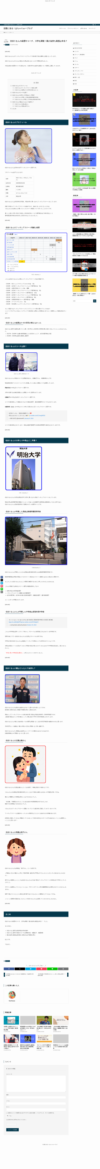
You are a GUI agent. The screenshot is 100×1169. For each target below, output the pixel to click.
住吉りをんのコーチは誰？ (20, 92)
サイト (8, 1107)
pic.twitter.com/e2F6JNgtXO (30, 622)
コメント (9, 1074)
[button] (9, 969)
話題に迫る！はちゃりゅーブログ (18, 28)
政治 (75, 80)
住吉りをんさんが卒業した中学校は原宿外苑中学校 (27, 99)
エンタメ (76, 51)
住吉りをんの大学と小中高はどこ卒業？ (23, 95)
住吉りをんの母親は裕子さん (22, 106)
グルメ (76, 57)
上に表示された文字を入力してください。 (16, 1119)
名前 (7, 1094)
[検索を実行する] (94, 300)
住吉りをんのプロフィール (20, 85)
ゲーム (76, 61)
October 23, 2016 (31, 625)
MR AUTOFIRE (78, 48)
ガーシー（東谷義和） (79, 54)
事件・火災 (77, 77)
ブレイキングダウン (79, 74)
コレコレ (76, 64)
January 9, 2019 (28, 418)
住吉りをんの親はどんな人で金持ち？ (23, 102)
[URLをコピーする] (63, 969)
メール (8, 1100)
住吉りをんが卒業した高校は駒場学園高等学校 (26, 97)
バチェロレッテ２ (78, 70)
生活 (75, 83)
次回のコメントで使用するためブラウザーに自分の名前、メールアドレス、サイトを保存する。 (31, 1112)
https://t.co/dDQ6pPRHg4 (16, 622)
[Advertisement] (50, 13)
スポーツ (7, 44)
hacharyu (12, 1001)
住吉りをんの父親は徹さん (21, 104)
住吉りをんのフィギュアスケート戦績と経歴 (26, 87)
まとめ (14, 108)
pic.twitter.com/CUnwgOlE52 (37, 415)
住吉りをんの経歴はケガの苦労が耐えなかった (26, 90)
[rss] (93, 25)
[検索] (95, 25)
